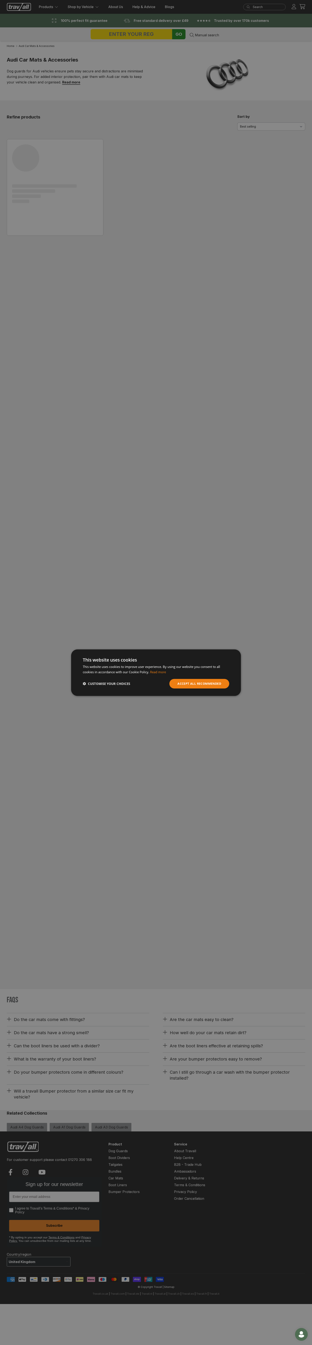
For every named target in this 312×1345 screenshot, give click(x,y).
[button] (106, 683)
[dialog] (156, 672)
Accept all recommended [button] (199, 683)
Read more (158, 672)
